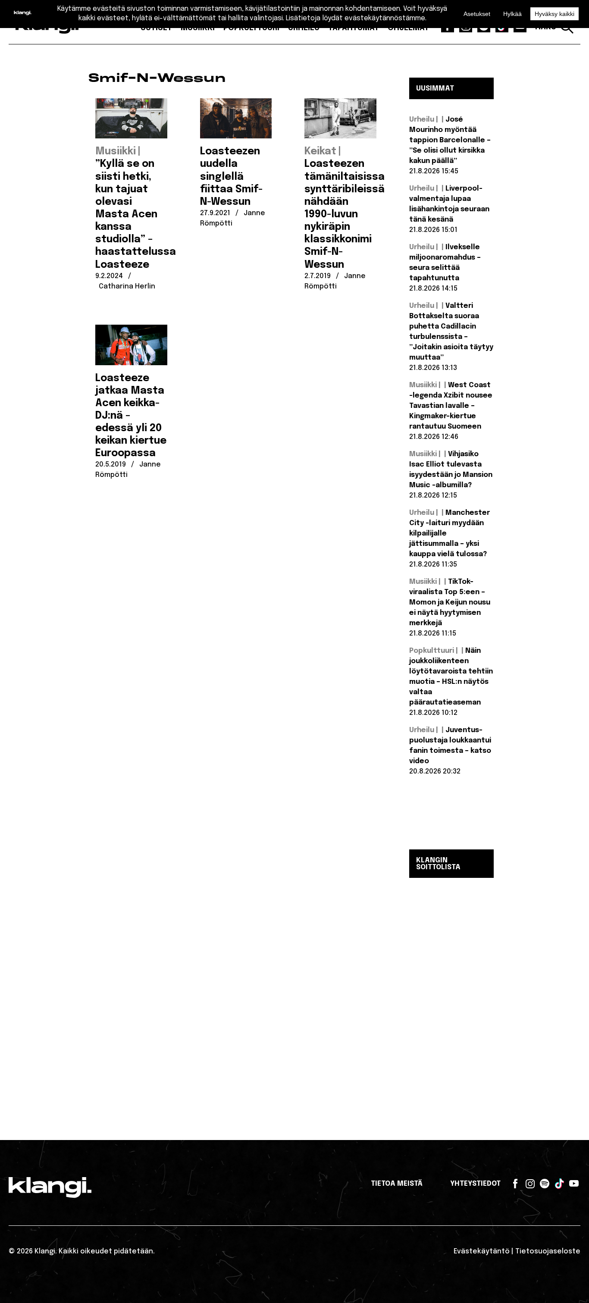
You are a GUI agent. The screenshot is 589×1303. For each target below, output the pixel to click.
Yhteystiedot (475, 1183)
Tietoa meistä (397, 1183)
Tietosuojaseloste (547, 1251)
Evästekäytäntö (482, 1251)
